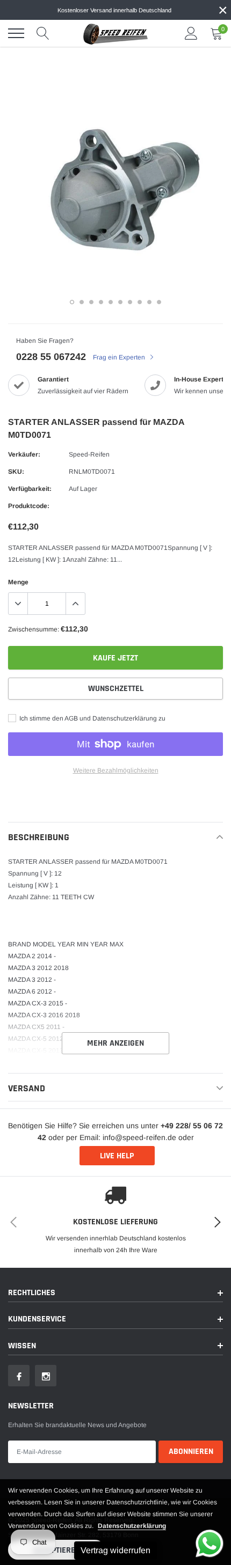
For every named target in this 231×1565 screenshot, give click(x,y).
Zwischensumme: (33, 629)
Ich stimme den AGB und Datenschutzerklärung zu (91, 718)
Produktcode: (28, 506)
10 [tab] (159, 302)
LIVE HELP (117, 1156)
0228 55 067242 (51, 356)
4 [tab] (101, 302)
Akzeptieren (56, 1550)
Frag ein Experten (120, 357)
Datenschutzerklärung (132, 1526)
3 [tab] (91, 302)
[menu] (16, 33)
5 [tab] (111, 302)
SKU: (16, 471)
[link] (19, 1375)
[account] (191, 33)
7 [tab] (130, 302)
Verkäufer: (24, 454)
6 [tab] (120, 302)
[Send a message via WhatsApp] (209, 1543)
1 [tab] (72, 302)
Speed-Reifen (89, 454)
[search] (43, 33)
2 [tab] (82, 302)
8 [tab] (140, 302)
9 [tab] (149, 302)
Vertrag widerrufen (115, 1550)
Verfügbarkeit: (30, 489)
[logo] (115, 33)
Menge (18, 582)
